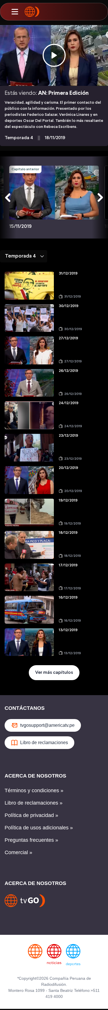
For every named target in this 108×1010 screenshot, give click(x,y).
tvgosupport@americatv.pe (47, 725)
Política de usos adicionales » (39, 828)
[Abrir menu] (15, 12)
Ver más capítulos (54, 672)
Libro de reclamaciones (44, 742)
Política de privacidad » (31, 815)
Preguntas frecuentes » (31, 840)
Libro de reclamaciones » (33, 803)
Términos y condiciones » (34, 790)
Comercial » (18, 852)
